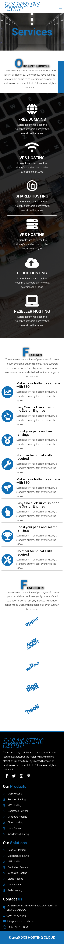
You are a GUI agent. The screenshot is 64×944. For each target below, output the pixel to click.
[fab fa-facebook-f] (6, 776)
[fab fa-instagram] (21, 776)
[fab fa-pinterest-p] (28, 776)
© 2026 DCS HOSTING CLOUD (32, 937)
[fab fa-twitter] (14, 776)
